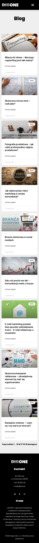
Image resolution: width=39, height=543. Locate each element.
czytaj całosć (10, 66)
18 (24, 444)
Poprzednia (7, 444)
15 (17, 444)
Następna (32, 444)
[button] (33, 5)
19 (26, 444)
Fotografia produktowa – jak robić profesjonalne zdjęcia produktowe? (19, 147)
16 (19, 444)
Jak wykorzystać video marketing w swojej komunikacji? (16, 193)
